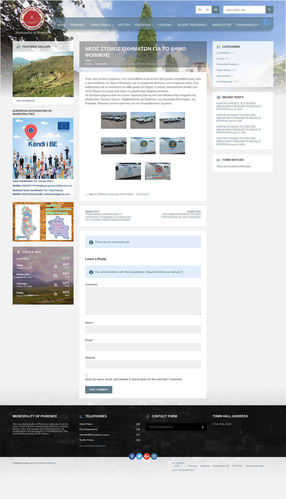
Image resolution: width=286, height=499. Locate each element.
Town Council (100, 24)
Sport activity (223, 76)
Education (143, 24)
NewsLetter (222, 24)
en (215, 9)
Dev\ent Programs (191, 24)
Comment (91, 284)
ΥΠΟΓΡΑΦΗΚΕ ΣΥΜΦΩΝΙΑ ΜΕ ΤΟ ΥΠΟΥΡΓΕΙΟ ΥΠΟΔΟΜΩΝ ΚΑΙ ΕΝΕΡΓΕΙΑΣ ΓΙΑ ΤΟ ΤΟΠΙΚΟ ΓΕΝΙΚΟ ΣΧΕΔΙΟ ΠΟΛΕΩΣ (108, 217)
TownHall (77, 24)
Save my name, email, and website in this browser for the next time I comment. (133, 379)
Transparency (247, 24)
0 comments (142, 194)
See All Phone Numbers (92, 446)
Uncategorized (224, 81)
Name (89, 322)
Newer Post (92, 211)
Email (89, 340)
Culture (220, 58)
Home (61, 24)
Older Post (194, 211)
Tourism (164, 24)
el (207, 9)
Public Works (126, 194)
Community (112, 194)
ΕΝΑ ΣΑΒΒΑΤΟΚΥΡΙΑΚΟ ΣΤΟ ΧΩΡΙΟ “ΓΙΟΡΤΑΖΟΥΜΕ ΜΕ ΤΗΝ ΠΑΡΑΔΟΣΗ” (181, 216)
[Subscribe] (203, 427)
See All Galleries (26, 100)
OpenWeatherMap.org (44, 463)
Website (90, 357)
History (124, 24)
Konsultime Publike (227, 64)
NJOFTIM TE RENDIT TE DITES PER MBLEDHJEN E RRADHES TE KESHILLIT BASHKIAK (239, 106)
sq (199, 9)
